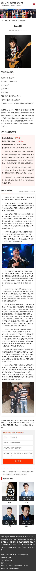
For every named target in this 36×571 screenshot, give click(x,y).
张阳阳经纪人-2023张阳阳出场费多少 (16, 474)
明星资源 (14, 20)
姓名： (5, 437)
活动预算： (6, 448)
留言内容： (6, 453)
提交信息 (18, 461)
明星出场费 (26, 154)
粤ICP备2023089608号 (12, 568)
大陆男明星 (21, 20)
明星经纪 (22, 537)
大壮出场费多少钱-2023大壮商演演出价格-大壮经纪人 (21, 471)
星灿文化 (7, 20)
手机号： (6, 443)
